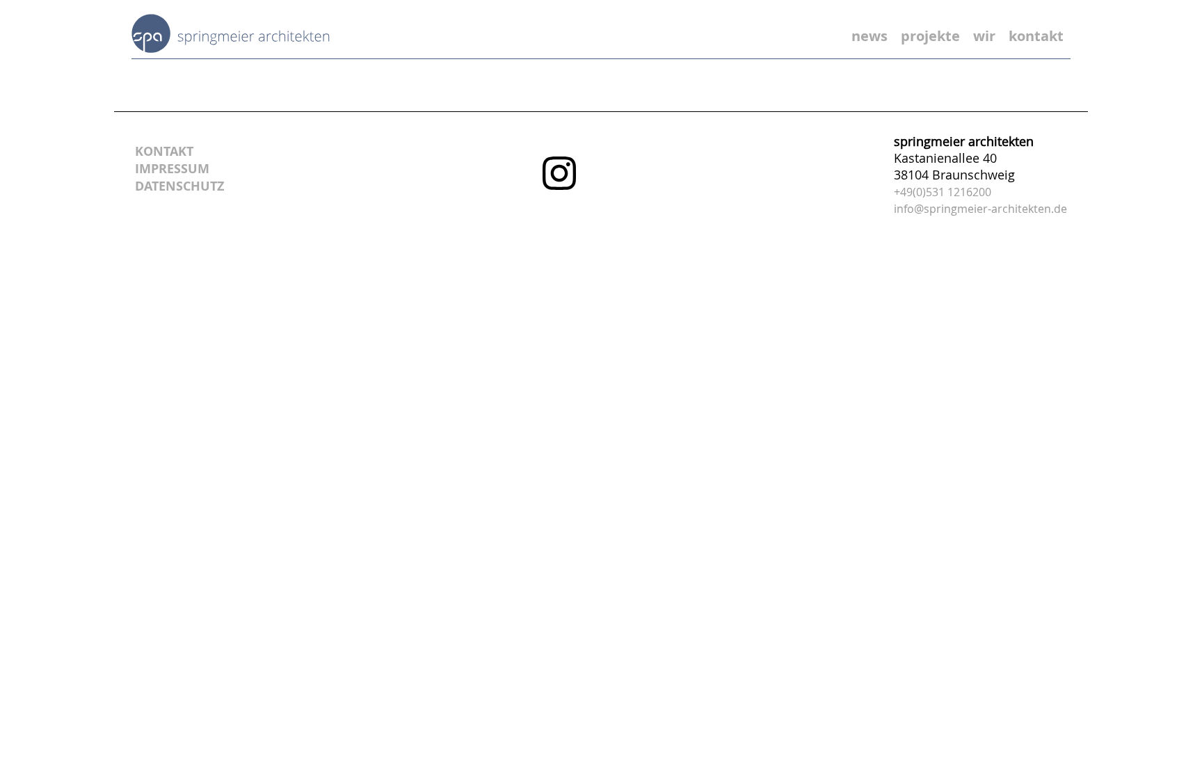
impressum (172, 168)
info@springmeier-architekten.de (980, 208)
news (869, 35)
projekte (930, 35)
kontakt (1036, 35)
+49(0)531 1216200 (942, 192)
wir (984, 35)
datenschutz (179, 186)
